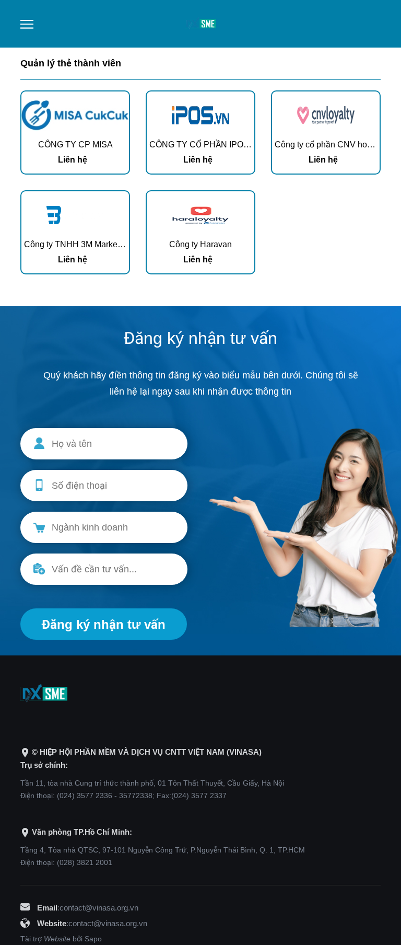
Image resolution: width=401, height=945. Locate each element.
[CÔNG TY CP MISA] (75, 113)
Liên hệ (72, 159)
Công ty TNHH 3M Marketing (77, 244)
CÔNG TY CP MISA (75, 144)
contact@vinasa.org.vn (99, 907)
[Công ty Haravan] (200, 213)
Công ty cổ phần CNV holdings (332, 144)
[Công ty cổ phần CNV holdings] (326, 113)
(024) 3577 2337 (199, 795)
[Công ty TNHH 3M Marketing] (75, 213)
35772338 (135, 795)
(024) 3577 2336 (84, 795)
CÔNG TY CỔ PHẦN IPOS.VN (206, 144)
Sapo (93, 939)
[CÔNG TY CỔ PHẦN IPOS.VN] (200, 113)
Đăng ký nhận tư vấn (104, 624)
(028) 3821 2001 (84, 862)
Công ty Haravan (200, 244)
